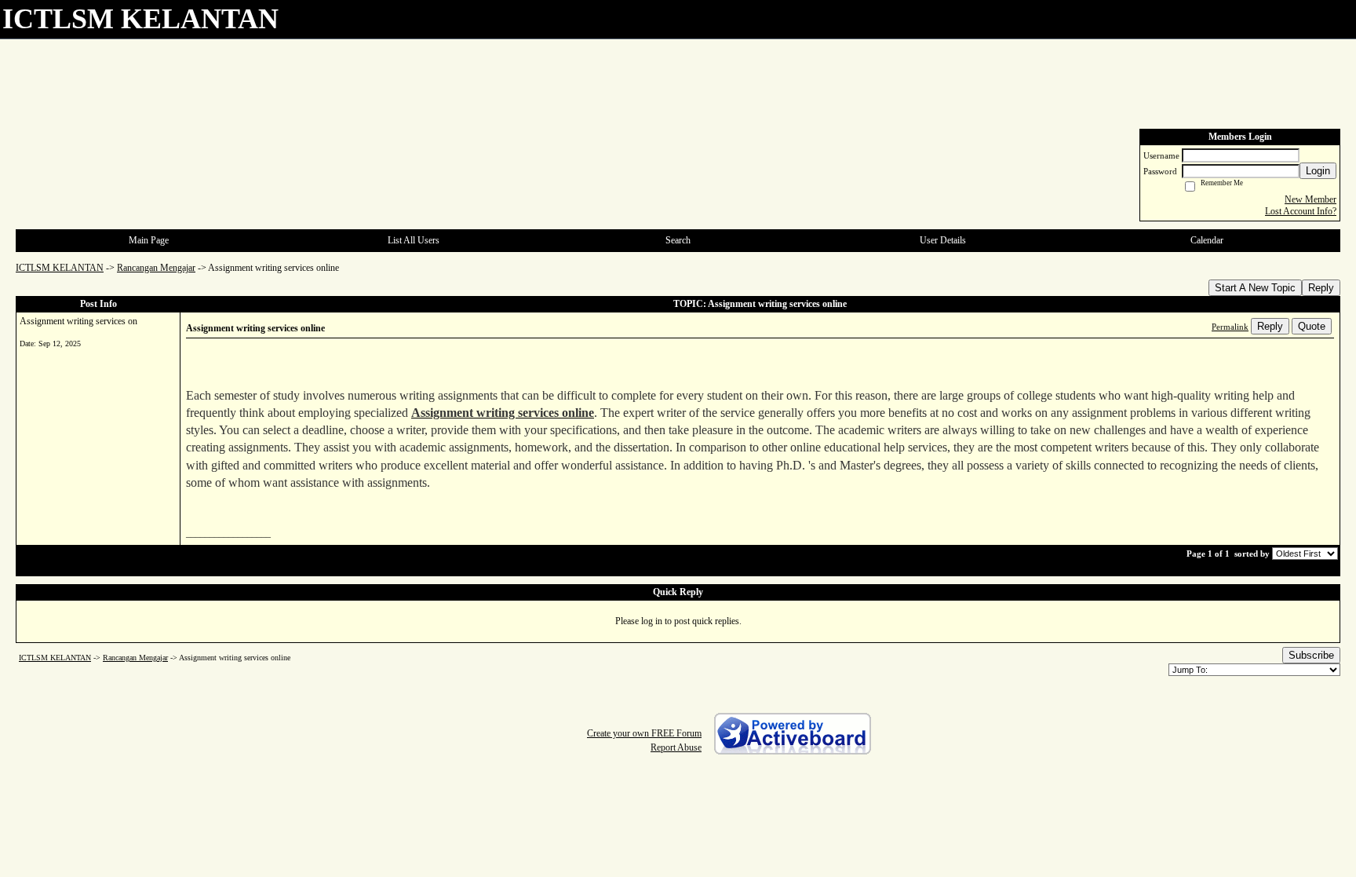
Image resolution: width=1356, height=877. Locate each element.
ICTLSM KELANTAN (60, 267)
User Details (943, 240)
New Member (1310, 199)
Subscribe (1311, 655)
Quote (1311, 326)
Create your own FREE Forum (644, 733)
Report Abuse (676, 747)
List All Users (413, 240)
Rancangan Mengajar (156, 267)
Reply (1321, 288)
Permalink (1230, 326)
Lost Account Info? (1300, 211)
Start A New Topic (1255, 288)
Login (1318, 171)
